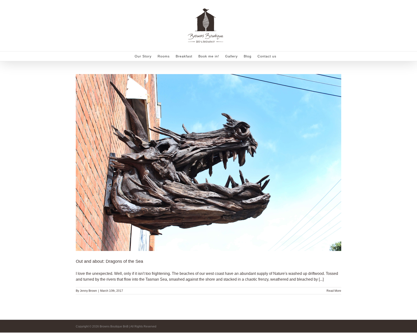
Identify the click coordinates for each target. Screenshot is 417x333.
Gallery (214, 156)
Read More (334, 290)
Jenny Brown (88, 290)
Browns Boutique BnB (208, 171)
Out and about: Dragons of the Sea (202, 156)
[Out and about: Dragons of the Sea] (208, 162)
